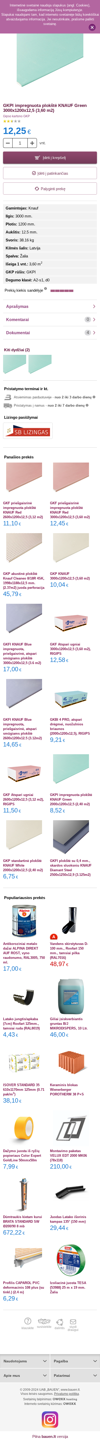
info (87, 406)
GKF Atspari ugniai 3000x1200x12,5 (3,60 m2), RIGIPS (70, 649)
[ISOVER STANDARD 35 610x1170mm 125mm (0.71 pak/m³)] (24, 1062)
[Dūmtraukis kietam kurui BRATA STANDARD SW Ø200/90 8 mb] (24, 1194)
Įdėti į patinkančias (52, 173)
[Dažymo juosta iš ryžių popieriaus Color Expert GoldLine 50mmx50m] (24, 1128)
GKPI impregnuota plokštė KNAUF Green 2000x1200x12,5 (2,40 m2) (71, 799)
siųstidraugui (73, 1328)
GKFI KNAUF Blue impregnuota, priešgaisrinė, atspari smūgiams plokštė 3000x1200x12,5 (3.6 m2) (22, 653)
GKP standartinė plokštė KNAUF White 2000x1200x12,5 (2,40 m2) (23, 865)
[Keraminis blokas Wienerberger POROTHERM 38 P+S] (71, 1062)
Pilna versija (50, 1436)
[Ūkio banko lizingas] (28, 431)
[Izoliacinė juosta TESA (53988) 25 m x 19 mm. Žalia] (71, 1260)
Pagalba (61, 1361)
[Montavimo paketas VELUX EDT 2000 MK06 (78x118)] (71, 1128)
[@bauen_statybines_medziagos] (50, 1419)
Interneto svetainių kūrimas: (43, 1404)
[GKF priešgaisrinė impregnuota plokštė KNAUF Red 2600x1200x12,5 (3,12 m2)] (24, 480)
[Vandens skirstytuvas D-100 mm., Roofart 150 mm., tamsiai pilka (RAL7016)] (71, 921)
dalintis (60, 1328)
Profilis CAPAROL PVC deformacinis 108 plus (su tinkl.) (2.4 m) (23, 1287)
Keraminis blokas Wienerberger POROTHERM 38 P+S (67, 1089)
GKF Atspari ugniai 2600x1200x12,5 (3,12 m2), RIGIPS (23, 799)
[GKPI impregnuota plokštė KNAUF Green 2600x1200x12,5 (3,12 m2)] (40, 366)
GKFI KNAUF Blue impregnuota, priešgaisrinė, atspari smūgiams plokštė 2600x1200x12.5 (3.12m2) (22, 729)
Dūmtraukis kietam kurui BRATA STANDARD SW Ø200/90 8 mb (22, 1221)
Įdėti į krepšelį (54, 157)
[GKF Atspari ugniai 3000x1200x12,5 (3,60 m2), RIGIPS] (71, 621)
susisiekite (44, 1326)
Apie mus (12, 1375)
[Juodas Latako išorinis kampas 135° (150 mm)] (71, 1194)
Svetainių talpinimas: (38, 1399)
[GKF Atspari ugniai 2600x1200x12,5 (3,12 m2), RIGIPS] (24, 772)
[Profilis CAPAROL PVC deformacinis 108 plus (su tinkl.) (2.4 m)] (24, 1260)
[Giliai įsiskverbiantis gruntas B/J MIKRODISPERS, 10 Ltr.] (71, 996)
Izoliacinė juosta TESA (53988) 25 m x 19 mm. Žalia (68, 1287)
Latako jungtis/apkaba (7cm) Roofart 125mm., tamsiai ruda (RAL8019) (21, 1023)
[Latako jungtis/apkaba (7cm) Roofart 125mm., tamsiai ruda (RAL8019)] (24, 996)
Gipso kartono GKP (16, 116)
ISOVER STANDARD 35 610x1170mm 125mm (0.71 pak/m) (23, 1089)
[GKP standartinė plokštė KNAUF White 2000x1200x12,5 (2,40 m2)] (24, 838)
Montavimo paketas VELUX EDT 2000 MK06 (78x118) (68, 1155)
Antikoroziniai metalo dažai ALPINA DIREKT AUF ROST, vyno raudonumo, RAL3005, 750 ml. (24, 953)
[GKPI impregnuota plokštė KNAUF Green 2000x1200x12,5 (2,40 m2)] (14, 366)
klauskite (28, 1328)
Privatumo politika (66, 1394)
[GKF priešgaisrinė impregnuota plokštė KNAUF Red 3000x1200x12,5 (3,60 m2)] (71, 480)
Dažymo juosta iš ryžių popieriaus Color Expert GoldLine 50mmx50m (22, 1155)
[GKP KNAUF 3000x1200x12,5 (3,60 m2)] (71, 551)
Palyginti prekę (53, 189)
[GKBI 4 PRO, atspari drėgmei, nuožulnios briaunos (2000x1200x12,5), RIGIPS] (71, 697)
